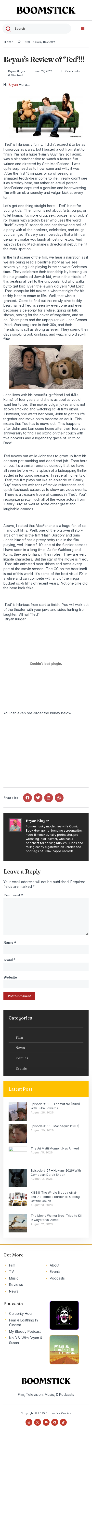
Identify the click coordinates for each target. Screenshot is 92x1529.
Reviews (49, 42)
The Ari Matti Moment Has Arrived (55, 1148)
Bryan (13, 84)
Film (26, 42)
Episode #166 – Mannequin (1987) (55, 1126)
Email (9, 960)
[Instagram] (29, 1422)
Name (9, 942)
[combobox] (36, 29)
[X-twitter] (37, 1422)
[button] (82, 28)
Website (10, 977)
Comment (13, 895)
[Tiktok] (63, 1422)
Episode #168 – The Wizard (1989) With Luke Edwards (55, 1106)
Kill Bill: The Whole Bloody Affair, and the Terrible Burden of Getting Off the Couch (55, 1197)
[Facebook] (54, 1422)
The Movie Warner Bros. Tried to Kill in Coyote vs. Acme (56, 1218)
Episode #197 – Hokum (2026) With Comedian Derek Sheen (56, 1172)
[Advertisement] (46, 1482)
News (36, 42)
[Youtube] (46, 1422)
